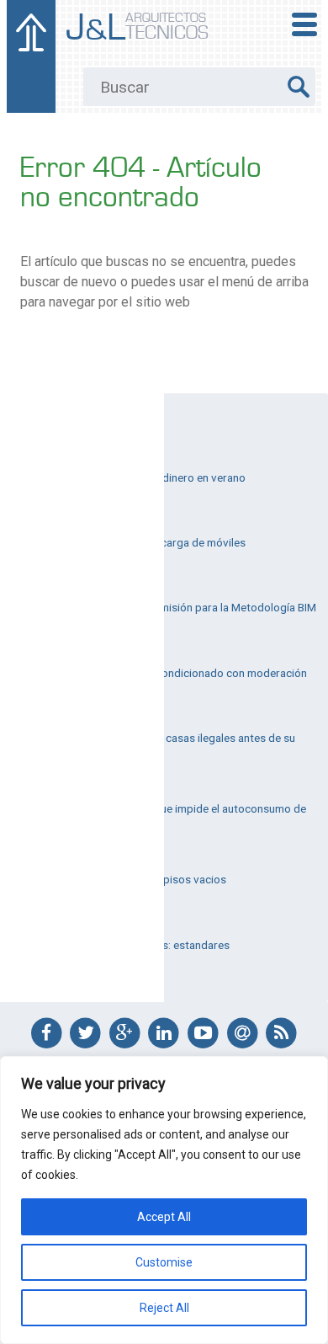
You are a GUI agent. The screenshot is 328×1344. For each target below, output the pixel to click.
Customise (164, 1262)
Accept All (164, 1217)
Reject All (164, 1308)
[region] (164, 1200)
